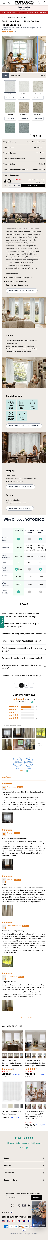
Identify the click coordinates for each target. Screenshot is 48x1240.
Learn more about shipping (21, 487)
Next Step (37, 136)
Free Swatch (10, 98)
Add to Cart (33, 185)
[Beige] (10, 1055)
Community (9, 1173)
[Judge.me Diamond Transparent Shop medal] (29, 762)
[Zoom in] (42, 1203)
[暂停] (34, 1225)
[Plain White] (4, 1106)
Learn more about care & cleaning (24, 426)
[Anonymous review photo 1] (7, 818)
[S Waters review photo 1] (7, 910)
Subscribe (36, 1198)
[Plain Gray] (16, 1106)
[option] (3, 1220)
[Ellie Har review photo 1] (7, 864)
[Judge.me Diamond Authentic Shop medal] (17, 762)
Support (7, 1158)
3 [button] (25, 1018)
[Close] (45, 1203)
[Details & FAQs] (5, 181)
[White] (4, 1055)
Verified (23, 771)
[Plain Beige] (10, 1106)
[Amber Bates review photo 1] (7, 1005)
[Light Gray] (16, 1055)
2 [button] (21, 1018)
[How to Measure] (9, 181)
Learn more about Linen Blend (22, 291)
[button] (19, 54)
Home (4, 17)
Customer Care (10, 1180)
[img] (7, 784)
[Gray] (40, 1106)
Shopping (7, 1165)
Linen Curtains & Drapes (17, 17)
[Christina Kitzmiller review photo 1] (7, 961)
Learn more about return (20, 508)
